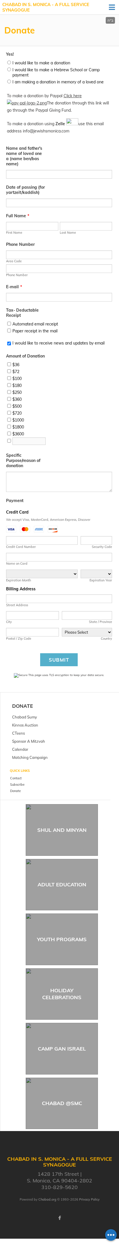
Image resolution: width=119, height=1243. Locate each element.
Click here (73, 95)
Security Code (102, 547)
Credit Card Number (21, 547)
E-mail (14, 286)
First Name (14, 233)
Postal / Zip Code (18, 639)
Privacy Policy (89, 1199)
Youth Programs (62, 939)
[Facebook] (59, 1217)
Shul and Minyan (62, 830)
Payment (14, 500)
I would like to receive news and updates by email (58, 343)
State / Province (100, 622)
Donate (22, 706)
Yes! (10, 54)
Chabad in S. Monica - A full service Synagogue (45, 7)
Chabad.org (47, 1199)
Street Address (17, 605)
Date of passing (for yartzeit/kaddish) (25, 190)
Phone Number (20, 244)
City (9, 622)
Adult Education (62, 884)
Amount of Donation (25, 356)
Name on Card (16, 563)
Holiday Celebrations (61, 993)
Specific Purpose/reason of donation (23, 460)
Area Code (14, 261)
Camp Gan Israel (62, 1048)
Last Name (68, 233)
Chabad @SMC (62, 1103)
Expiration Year (101, 580)
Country (106, 639)
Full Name (17, 215)
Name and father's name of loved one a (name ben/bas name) (24, 156)
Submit (59, 660)
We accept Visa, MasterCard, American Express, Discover (48, 520)
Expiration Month (18, 580)
